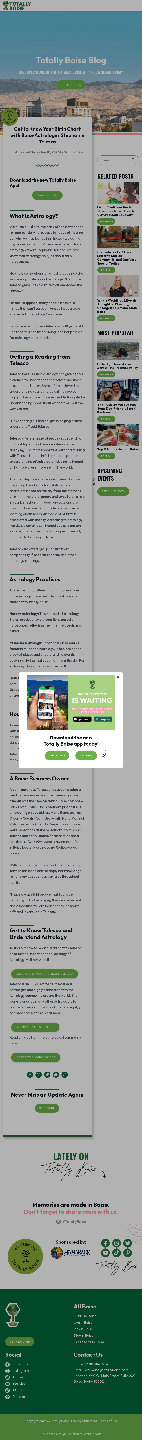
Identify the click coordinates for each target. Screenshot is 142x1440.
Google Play (57, 755)
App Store (86, 755)
